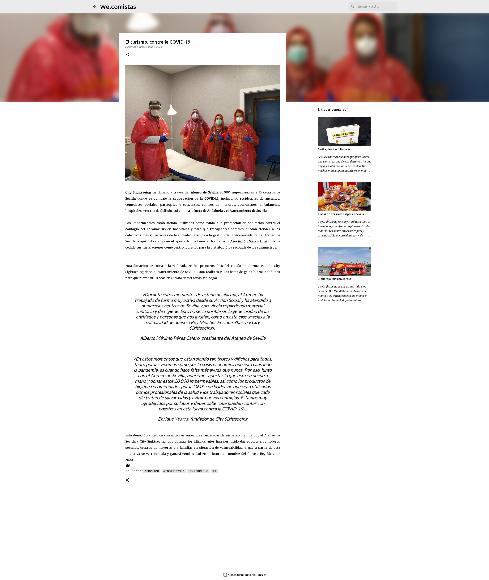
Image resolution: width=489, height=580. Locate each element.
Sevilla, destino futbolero (334, 149)
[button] (127, 54)
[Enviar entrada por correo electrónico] (127, 466)
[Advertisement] (210, 539)
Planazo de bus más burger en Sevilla (341, 214)
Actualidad (152, 471)
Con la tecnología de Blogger (247, 574)
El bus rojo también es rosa (334, 278)
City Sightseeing (198, 471)
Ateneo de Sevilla (173, 471)
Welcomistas (118, 6)
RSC (214, 471)
